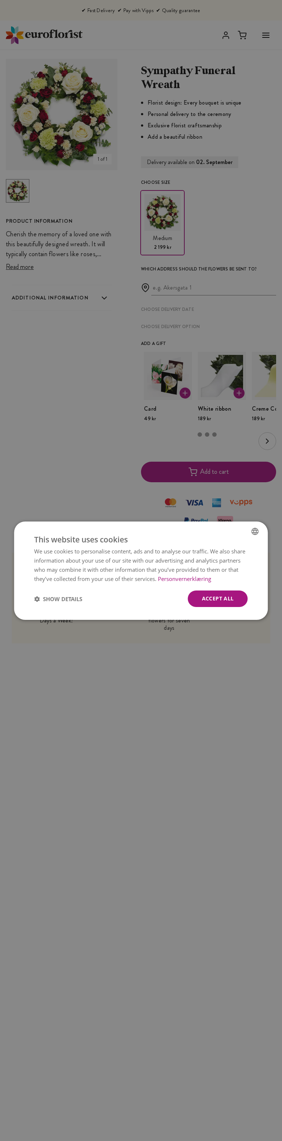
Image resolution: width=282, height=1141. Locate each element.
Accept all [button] (218, 598)
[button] (58, 599)
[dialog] (141, 570)
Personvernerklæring (184, 578)
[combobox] (255, 531)
